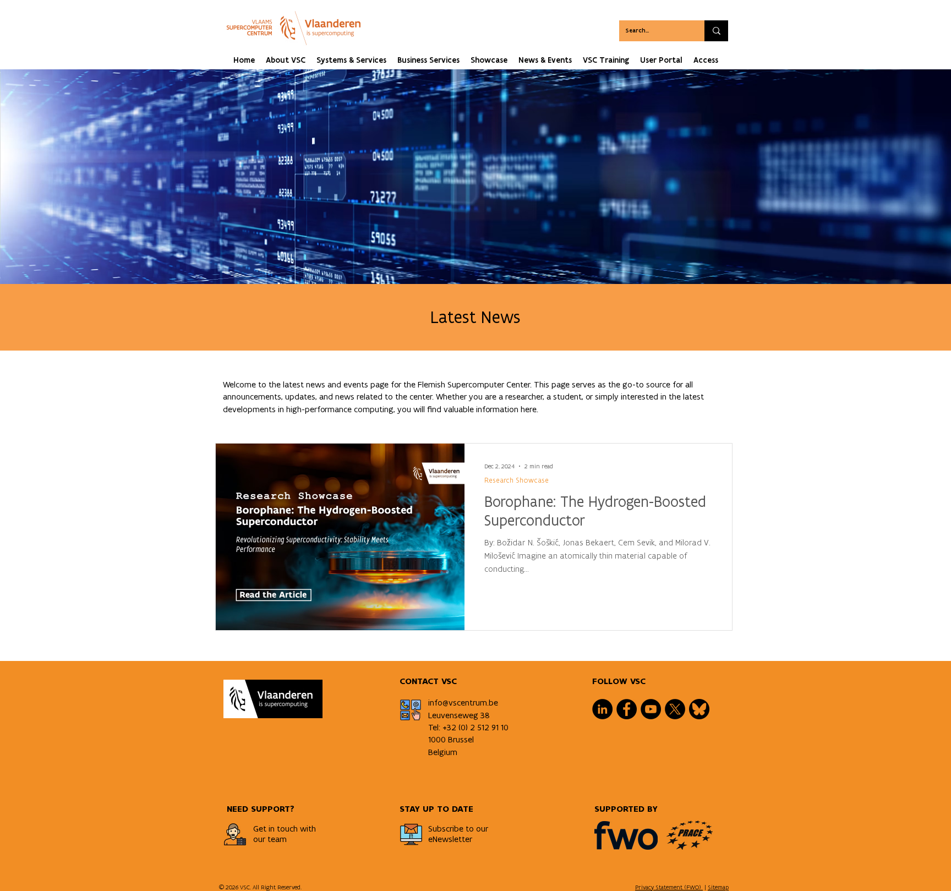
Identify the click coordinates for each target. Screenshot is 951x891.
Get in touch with (284, 828)
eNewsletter (450, 839)
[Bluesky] (699, 709)
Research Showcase (516, 480)
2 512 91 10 (489, 727)
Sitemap (718, 887)
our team (270, 839)
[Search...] (716, 30)
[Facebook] (626, 709)
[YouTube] (651, 709)
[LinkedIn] (602, 709)
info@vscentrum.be (463, 702)
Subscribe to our (458, 828)
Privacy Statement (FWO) (669, 887)
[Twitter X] (675, 709)
